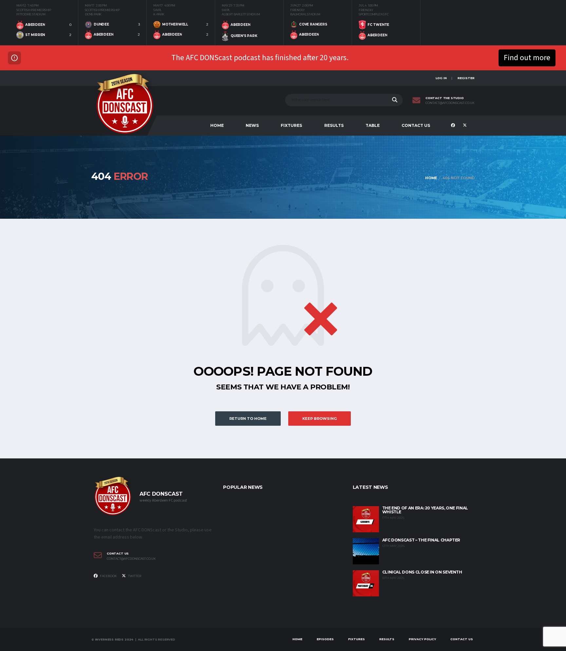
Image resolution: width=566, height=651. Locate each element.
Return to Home (248, 418)
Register (466, 78)
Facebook (108, 576)
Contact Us (416, 125)
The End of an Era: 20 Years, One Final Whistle (425, 509)
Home (217, 125)
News (252, 125)
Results (334, 125)
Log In (441, 78)
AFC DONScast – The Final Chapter (421, 540)
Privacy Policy (422, 639)
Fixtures (291, 125)
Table (373, 125)
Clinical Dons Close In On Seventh (422, 572)
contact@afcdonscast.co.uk (450, 103)
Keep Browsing (319, 418)
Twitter (134, 576)
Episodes (325, 639)
